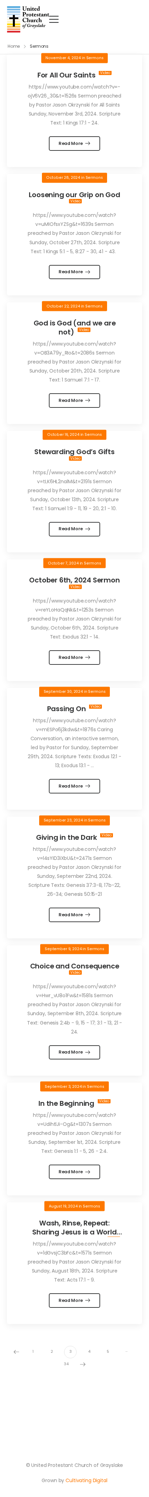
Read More (71, 143)
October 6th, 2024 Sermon (74, 580)
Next (83, 1364)
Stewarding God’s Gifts (74, 452)
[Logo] (28, 19)
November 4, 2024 (63, 58)
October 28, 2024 (63, 177)
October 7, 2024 (63, 563)
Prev (16, 1352)
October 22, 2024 (63, 306)
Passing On (67, 709)
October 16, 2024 (63, 434)
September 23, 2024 (63, 820)
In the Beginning (67, 1103)
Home (14, 46)
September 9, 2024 (63, 949)
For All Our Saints (67, 75)
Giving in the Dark (67, 837)
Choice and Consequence (74, 966)
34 (66, 1364)
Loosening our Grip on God (74, 195)
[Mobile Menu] (54, 19)
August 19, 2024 (63, 1206)
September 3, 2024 (63, 1086)
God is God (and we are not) (75, 327)
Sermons (95, 58)
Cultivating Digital (86, 1480)
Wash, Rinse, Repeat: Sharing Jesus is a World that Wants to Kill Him (73, 1232)
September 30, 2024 (63, 691)
